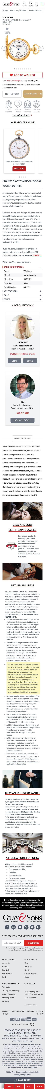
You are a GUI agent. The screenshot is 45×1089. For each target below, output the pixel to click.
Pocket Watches (35, 10)
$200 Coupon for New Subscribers (22, 936)
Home (5, 10)
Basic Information (14, 267)
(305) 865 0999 (30, 998)
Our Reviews (7, 973)
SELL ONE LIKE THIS (33, 93)
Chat (14, 361)
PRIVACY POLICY (6, 1012)
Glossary (5, 1001)
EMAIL (9, 1086)
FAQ (4, 977)
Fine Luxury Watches (18, 10)
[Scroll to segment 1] (14, 68)
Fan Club (5, 970)
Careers (5, 966)
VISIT (19, 1086)
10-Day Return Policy (10, 991)
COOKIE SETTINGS (40, 1012)
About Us (6, 963)
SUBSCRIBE (33, 943)
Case (6, 295)
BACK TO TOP (24, 1080)
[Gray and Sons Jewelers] (11, 4)
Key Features (11, 291)
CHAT (39, 1085)
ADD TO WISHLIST (24, 75)
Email (30, 361)
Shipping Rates (8, 998)
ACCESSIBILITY (18, 1011)
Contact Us (29, 983)
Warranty (6, 987)
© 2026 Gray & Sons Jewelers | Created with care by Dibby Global (23, 1073)
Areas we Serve (30, 1005)
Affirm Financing (9, 994)
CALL (29, 1086)
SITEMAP (30, 1011)
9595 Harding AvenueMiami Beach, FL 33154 (33, 993)
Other (7, 299)
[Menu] (40, 4)
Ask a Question (22, 420)
